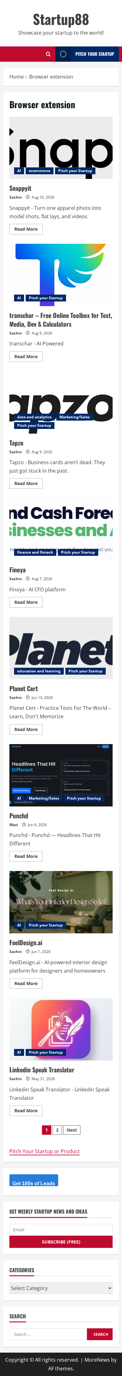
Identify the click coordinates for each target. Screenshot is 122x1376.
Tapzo (61, 402)
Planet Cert (61, 648)
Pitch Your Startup (94, 54)
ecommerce (39, 170)
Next (72, 1130)
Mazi (13, 824)
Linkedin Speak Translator (61, 1029)
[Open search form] (48, 54)
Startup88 (61, 19)
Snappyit (61, 148)
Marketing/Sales (74, 417)
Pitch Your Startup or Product (44, 1151)
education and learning (39, 671)
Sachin (15, 197)
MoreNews (97, 1359)
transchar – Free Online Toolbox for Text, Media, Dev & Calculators (61, 275)
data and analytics (34, 417)
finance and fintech (35, 552)
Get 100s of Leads (34, 1183)
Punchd (61, 775)
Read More (28, 230)
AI (19, 170)
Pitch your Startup (75, 170)
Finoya (61, 529)
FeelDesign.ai (61, 902)
